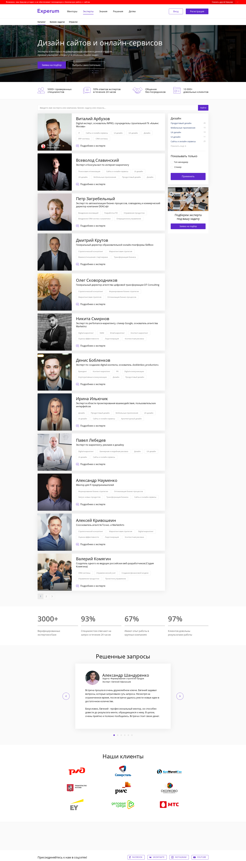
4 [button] (125, 735)
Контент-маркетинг (139, 333)
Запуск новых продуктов (89, 497)
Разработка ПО (111, 213)
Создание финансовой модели (135, 573)
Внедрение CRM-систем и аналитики (94, 218)
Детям (132, 11)
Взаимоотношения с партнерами (93, 257)
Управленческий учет (106, 573)
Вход (176, 11)
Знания (103, 11)
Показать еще (178, 146)
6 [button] (132, 735)
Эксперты (88, 11)
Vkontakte (158, 857)
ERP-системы (84, 138)
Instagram (180, 857)
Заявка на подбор (52, 65)
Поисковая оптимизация (89, 171)
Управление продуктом (134, 213)
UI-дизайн (118, 133)
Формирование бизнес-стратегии (124, 291)
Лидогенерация (112, 338)
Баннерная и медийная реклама (114, 451)
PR (117, 371)
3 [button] (121, 735)
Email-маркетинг (117, 333)
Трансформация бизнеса (125, 257)
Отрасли (73, 21)
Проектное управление (115, 578)
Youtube (201, 857)
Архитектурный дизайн (131, 418)
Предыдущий (66, 696)
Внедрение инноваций (88, 213)
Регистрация (197, 11)
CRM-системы (102, 138)
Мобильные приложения (105, 177)
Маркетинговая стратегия (120, 251)
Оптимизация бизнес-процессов (121, 297)
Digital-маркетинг (86, 333)
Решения (118, 11)
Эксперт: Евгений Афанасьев (116, 682)
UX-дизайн (133, 133)
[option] (123, 696)
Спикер (178, 167)
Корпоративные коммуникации (92, 377)
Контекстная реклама (134, 338)
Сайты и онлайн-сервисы (97, 133)
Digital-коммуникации (134, 371)
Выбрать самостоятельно (86, 65)
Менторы (72, 11)
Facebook (137, 857)
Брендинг (82, 371)
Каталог (42, 21)
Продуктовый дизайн (131, 177)
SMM (102, 333)
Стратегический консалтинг (90, 251)
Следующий (180, 696)
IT (79, 133)
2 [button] (117, 735)
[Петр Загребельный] (101, 212)
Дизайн (147, 133)
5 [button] (128, 735)
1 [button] (114, 735)
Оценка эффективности (88, 338)
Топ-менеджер (181, 162)
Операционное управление (128, 218)
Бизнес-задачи (57, 21)
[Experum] (48, 11)
